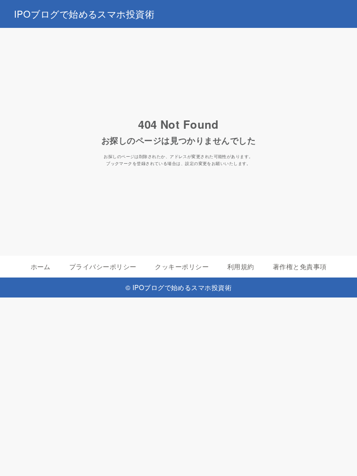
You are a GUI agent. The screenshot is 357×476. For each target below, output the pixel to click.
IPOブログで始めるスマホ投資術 (84, 13)
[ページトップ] (338, 457)
